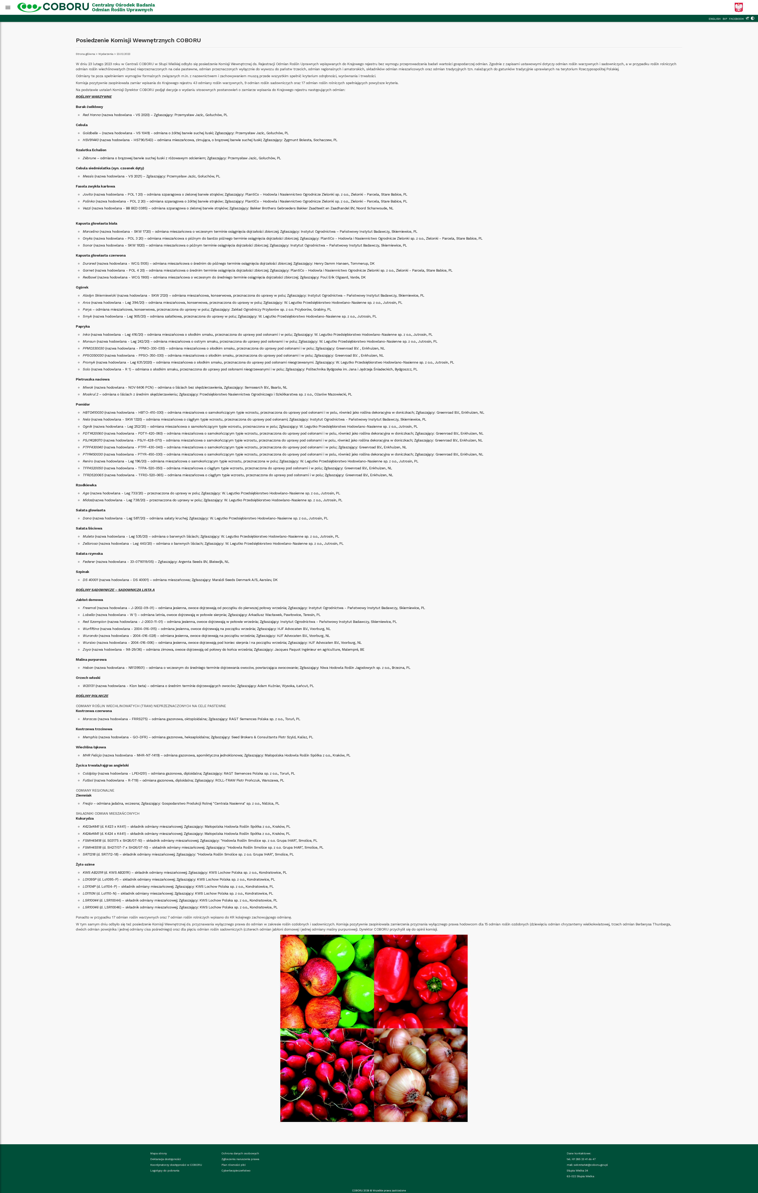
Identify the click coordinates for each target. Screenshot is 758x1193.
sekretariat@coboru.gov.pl (591, 1164)
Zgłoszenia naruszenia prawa (240, 1159)
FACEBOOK (736, 18)
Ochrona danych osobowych (240, 1153)
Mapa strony (158, 1153)
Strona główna (85, 53)
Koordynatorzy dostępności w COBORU (176, 1164)
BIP (725, 18)
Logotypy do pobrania (164, 1170)
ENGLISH (715, 18)
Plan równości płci (233, 1164)
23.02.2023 (123, 53)
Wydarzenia (105, 53)
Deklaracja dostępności (165, 1159)
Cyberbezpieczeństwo (235, 1170)
